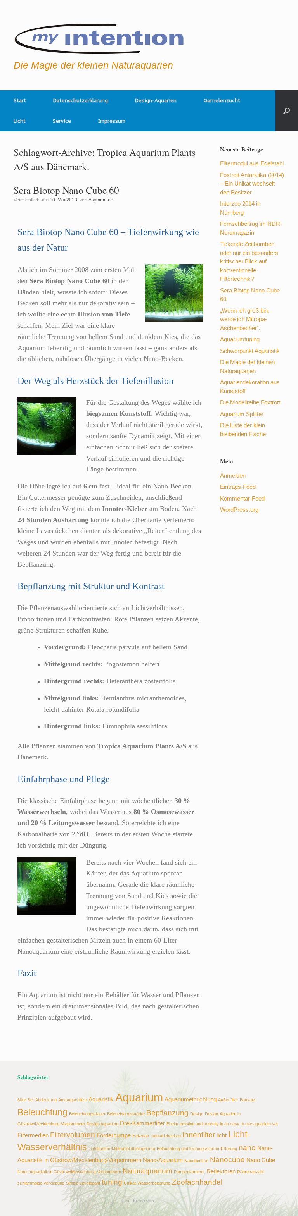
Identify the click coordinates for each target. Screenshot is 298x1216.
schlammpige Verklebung (40, 1183)
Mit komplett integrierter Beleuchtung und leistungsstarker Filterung (174, 1148)
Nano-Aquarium (163, 1160)
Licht (20, 120)
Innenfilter (198, 1134)
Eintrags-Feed (238, 486)
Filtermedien (33, 1135)
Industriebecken (166, 1135)
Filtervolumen (72, 1134)
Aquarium (139, 1097)
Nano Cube (260, 1160)
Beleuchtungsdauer (87, 1113)
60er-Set (25, 1099)
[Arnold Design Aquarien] (99, 36)
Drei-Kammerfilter (142, 1123)
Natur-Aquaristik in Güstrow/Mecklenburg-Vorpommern (69, 1172)
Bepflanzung (167, 1112)
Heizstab (140, 1135)
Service (62, 120)
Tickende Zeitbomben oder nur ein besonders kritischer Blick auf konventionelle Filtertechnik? (249, 261)
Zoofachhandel (197, 1182)
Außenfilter (228, 1099)
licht (222, 1135)
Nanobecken (196, 1160)
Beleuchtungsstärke (126, 1113)
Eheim (172, 1123)
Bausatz (247, 1099)
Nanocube (227, 1159)
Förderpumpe (114, 1135)
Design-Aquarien (156, 100)
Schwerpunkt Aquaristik (250, 350)
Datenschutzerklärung (80, 100)
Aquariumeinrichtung (191, 1099)
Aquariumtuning (240, 339)
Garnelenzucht (222, 100)
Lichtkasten (99, 1148)
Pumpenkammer (189, 1172)
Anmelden (233, 475)
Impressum (111, 120)
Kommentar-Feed (242, 498)
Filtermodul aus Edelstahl (252, 163)
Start (20, 100)
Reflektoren (221, 1171)
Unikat (130, 1183)
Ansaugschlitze (72, 1099)
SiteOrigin (165, 1201)
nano (247, 1147)
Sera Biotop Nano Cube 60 (66, 190)
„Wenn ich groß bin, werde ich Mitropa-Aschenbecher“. (244, 319)
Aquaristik (101, 1099)
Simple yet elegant (83, 1183)
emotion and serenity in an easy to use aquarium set (229, 1123)
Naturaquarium (147, 1170)
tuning (112, 1182)
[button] (286, 110)
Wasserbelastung (153, 1183)
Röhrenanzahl (250, 1172)
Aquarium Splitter (241, 414)
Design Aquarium (102, 1123)
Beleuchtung (42, 1112)
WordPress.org (239, 509)
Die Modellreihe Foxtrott (250, 402)
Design (196, 1113)
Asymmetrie (100, 200)
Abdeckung (46, 1099)
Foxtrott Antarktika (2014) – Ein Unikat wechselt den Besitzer (252, 184)
